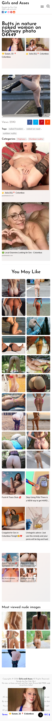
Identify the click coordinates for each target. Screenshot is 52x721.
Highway (21, 139)
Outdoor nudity (36, 139)
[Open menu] (42, 7)
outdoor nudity (9, 133)
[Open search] (48, 6)
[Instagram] (8, 12)
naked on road (33, 129)
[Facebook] (3, 12)
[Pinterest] (11, 12)
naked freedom (16, 129)
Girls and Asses (15, 3)
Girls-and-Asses (26, 679)
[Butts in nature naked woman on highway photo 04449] (26, 96)
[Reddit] (14, 12)
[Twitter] (6, 12)
